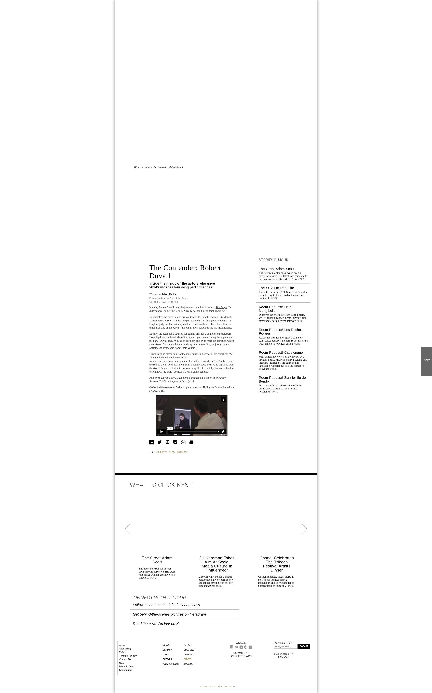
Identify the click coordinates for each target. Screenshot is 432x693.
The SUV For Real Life (276, 288)
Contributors (125, 670)
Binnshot (189, 664)
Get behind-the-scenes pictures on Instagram (169, 614)
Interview (182, 452)
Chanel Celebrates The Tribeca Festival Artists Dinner (277, 564)
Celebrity (161, 452)
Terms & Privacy (128, 655)
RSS (121, 662)
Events (167, 659)
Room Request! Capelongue (281, 352)
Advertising (125, 648)
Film (171, 452)
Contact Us (125, 659)
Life (165, 654)
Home (137, 167)
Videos (122, 652)
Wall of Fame (171, 664)
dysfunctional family (194, 324)
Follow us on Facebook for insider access (166, 605)
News (166, 645)
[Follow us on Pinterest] (245, 647)
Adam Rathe (169, 294)
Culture (147, 167)
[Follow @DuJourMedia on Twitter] (236, 647)
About (122, 645)
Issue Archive (126, 666)
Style (187, 645)
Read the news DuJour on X (156, 624)
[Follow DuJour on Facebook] (232, 647)
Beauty (167, 649)
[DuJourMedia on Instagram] (241, 648)
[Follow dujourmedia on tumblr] (250, 648)
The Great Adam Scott (276, 269)
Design (187, 654)
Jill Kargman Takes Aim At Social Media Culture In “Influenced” (217, 564)
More (300, 279)
